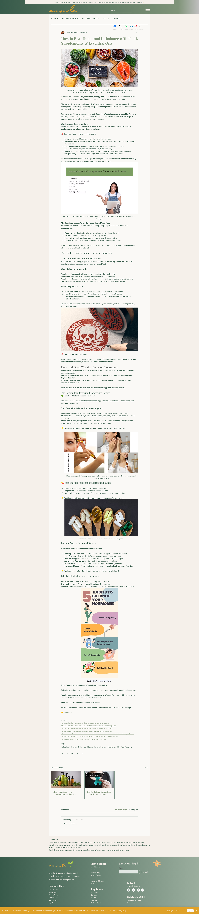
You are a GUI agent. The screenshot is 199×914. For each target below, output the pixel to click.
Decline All (180, 911)
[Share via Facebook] (62, 754)
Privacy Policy (121, 911)
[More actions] (136, 32)
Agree (190, 911)
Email (121, 868)
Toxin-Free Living (126, 747)
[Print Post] (82, 754)
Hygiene (117, 18)
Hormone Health (76, 747)
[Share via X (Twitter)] (67, 754)
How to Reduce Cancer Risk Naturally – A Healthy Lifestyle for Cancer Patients (99, 793)
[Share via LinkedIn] (72, 754)
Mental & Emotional (90, 18)
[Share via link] (77, 754)
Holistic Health (65, 747)
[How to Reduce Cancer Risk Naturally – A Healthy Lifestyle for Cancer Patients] (100, 779)
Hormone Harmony (100, 747)
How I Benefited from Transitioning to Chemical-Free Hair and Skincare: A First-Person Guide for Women (65, 793)
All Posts (54, 18)
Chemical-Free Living (113, 747)
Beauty (106, 18)
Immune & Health (70, 18)
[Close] (196, 910)
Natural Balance (88, 747)
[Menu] (147, 10)
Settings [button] (170, 911)
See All (146, 767)
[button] (146, 18)
